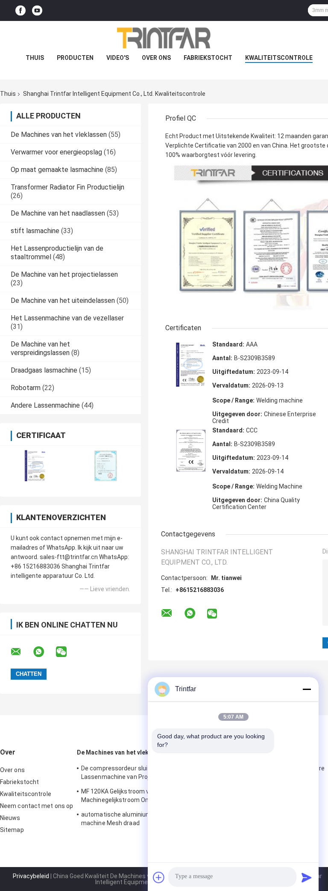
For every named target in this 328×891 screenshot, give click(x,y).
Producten (75, 57)
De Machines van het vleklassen (59, 134)
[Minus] (307, 689)
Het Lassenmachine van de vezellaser (67, 318)
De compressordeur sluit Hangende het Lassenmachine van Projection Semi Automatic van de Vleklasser (135, 774)
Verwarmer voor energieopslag (56, 152)
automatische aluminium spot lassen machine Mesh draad (133, 818)
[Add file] (159, 877)
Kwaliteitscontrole (279, 57)
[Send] (306, 877)
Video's (117, 57)
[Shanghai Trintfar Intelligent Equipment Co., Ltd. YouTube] (37, 10)
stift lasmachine (35, 231)
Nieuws (10, 817)
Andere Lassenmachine (45, 405)
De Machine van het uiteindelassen (63, 300)
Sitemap (12, 829)
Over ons (156, 57)
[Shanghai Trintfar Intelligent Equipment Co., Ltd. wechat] (66, 652)
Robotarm (26, 388)
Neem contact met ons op (36, 805)
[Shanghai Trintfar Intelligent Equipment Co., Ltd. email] (21, 652)
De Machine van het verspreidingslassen (40, 348)
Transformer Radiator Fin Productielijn (67, 187)
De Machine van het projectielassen (64, 274)
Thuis (35, 57)
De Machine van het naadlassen (58, 213)
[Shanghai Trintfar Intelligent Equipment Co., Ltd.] (164, 38)
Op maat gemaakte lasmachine (57, 170)
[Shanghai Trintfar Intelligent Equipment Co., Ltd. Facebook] (20, 10)
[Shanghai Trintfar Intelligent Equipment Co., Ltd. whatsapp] (44, 652)
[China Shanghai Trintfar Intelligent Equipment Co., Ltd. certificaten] (35, 465)
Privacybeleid (31, 876)
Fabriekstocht (208, 57)
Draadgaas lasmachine (44, 370)
